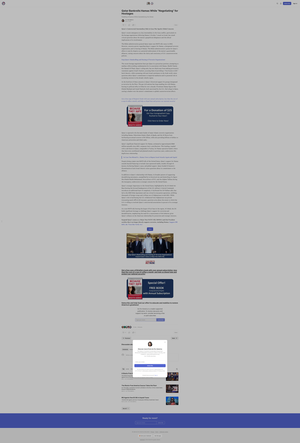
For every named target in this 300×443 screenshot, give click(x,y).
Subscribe (150, 365)
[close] (165, 342)
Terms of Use (158, 369)
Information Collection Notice (149, 370)
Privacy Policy (162, 370)
